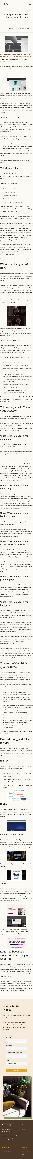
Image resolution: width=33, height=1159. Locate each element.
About (23, 1130)
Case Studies (25, 1152)
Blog (23, 1155)
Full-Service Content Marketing (10, 1152)
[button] (30, 4)
